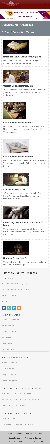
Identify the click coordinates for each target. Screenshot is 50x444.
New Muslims (8, 368)
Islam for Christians (11, 320)
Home (10, 434)
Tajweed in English (33, 438)
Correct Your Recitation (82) (18, 85)
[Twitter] (14, 308)
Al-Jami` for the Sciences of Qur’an (18, 393)
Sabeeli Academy (10, 362)
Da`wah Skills (8, 418)
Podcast (38, 434)
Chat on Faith (8, 349)
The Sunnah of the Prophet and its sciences (22, 399)
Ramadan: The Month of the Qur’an (22, 56)
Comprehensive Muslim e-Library (17, 424)
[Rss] (19, 308)
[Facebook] (4, 308)
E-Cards (5, 301)
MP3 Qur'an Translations (13, 405)
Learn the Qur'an (9, 380)
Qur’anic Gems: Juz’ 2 (14, 258)
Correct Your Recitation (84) (18, 122)
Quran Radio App (16, 438)
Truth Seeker (8, 326)
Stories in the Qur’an (14, 189)
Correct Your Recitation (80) (18, 156)
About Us (19, 434)
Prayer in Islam (9, 374)
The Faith (6, 338)
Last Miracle (8, 344)
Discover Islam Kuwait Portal (15, 289)
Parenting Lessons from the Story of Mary (23, 223)
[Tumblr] (9, 308)
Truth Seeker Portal (11, 295)
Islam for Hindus (10, 332)
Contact (29, 434)
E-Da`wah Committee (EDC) (14, 283)
